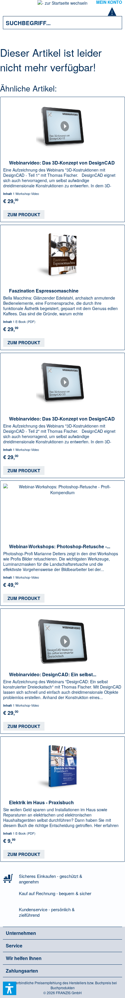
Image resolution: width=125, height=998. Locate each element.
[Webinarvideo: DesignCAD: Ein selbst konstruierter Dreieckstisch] (62, 638)
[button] (9, 988)
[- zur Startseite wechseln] (63, 4)
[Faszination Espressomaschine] (62, 254)
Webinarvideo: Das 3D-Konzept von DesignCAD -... (62, 162)
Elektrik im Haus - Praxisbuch (41, 802)
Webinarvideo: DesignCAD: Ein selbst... (52, 674)
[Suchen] (113, 22)
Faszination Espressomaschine (43, 290)
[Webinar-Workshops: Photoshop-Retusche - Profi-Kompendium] (62, 510)
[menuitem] (11, 6)
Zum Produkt (24, 214)
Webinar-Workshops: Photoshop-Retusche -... (59, 546)
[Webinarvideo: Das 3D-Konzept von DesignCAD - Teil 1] (62, 126)
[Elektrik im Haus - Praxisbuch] (62, 766)
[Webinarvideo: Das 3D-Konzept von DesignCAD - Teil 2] (62, 382)
